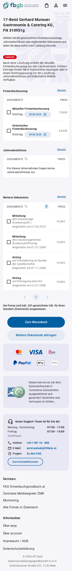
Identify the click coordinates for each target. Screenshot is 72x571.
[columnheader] (24, 159)
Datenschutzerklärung (18, 548)
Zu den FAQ (34, 453)
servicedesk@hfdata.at (41, 448)
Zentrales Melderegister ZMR (23, 493)
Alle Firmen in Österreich (20, 507)
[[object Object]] (46, 206)
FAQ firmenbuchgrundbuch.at (24, 486)
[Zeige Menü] (65, 5)
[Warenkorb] (46, 5)
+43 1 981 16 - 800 (38, 442)
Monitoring (11, 500)
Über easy (10, 525)
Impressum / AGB (15, 541)
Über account (12, 533)
